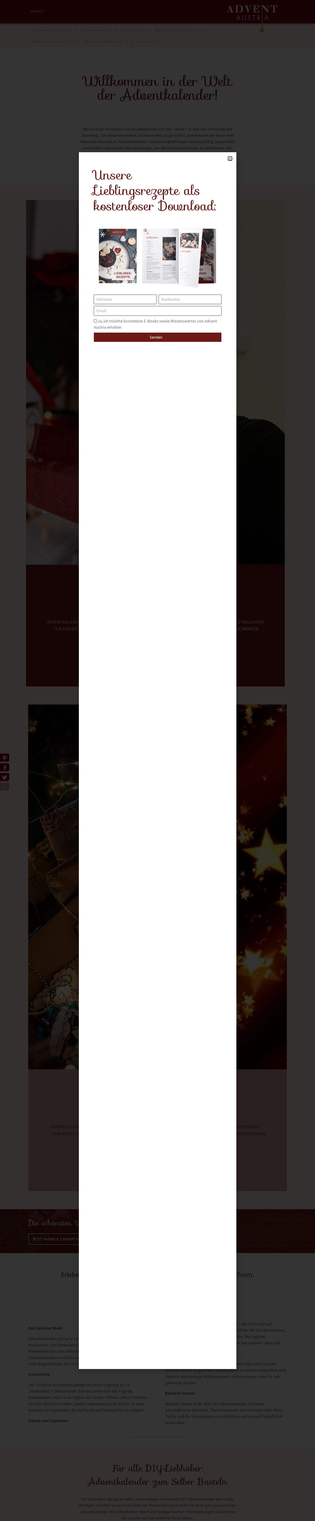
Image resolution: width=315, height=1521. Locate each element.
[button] (230, 158)
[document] (157, 760)
